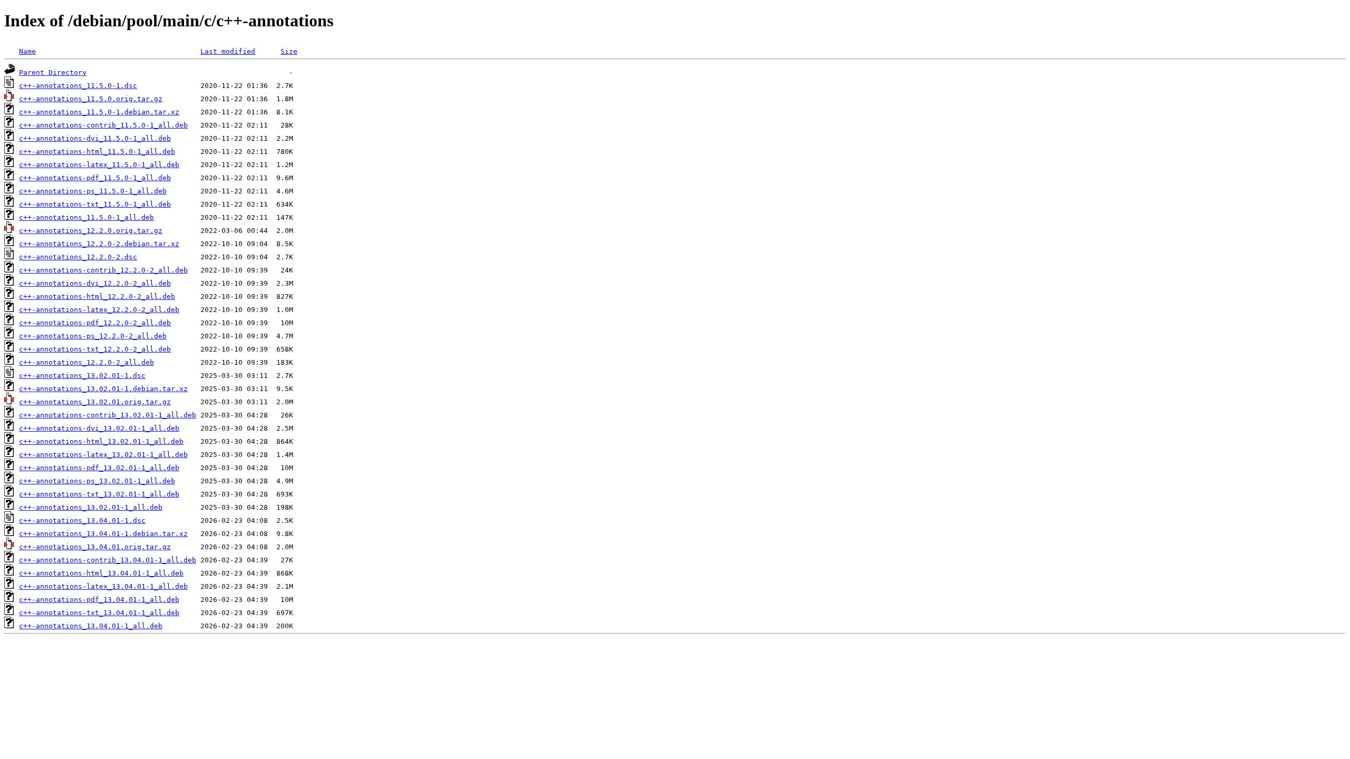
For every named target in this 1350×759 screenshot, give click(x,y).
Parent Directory (52, 72)
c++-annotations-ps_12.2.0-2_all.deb (93, 336)
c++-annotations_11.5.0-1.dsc (78, 86)
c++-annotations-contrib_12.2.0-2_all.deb (103, 270)
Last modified (227, 51)
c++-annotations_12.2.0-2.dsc (78, 257)
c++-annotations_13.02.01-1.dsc (82, 376)
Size (289, 51)
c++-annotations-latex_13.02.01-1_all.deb (103, 455)
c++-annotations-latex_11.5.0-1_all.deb (99, 165)
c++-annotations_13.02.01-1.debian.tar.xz (103, 389)
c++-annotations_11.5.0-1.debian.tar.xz (99, 112)
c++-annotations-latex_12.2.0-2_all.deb (99, 310)
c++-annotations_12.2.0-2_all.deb (86, 362)
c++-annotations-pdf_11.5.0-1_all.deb (95, 178)
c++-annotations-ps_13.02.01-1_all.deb (97, 481)
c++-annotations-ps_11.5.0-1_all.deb (93, 191)
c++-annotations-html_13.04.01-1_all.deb (101, 573)
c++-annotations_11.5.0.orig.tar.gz (90, 99)
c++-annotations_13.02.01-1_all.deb (90, 507)
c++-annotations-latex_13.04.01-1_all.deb (103, 586)
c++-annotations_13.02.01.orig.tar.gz (95, 402)
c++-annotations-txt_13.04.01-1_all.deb (99, 613)
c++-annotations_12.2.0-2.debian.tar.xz (99, 244)
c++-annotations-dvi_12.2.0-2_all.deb (95, 283)
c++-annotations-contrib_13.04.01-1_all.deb (107, 560)
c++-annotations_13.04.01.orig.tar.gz (95, 547)
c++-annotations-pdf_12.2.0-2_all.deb (95, 323)
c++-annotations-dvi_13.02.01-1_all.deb (99, 428)
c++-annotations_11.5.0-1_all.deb (86, 217)
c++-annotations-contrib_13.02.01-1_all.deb (107, 415)
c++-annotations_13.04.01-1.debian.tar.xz (103, 534)
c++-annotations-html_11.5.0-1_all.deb (97, 151)
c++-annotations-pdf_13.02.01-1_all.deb (99, 468)
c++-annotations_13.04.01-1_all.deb (90, 626)
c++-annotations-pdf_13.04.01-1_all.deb (99, 600)
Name (27, 51)
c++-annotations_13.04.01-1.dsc (82, 520)
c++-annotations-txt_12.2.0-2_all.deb (95, 349)
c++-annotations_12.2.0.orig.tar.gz (90, 231)
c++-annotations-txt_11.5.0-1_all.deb (95, 204)
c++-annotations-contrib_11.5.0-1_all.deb (103, 125)
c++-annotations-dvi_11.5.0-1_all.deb (95, 138)
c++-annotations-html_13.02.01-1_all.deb (101, 441)
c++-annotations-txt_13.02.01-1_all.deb (99, 494)
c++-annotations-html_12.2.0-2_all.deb (97, 296)
